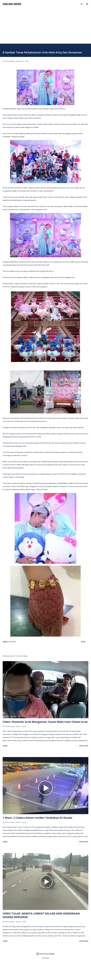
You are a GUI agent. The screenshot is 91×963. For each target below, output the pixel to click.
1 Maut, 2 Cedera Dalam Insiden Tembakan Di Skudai (37, 817)
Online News (12, 4)
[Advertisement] (45, 23)
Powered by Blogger (47, 954)
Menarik (12, 642)
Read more (83, 746)
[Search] (81, 4)
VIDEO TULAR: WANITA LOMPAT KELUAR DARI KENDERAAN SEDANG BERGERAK (41, 915)
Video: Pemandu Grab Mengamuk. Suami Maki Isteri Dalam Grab (45, 722)
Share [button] (83, 642)
